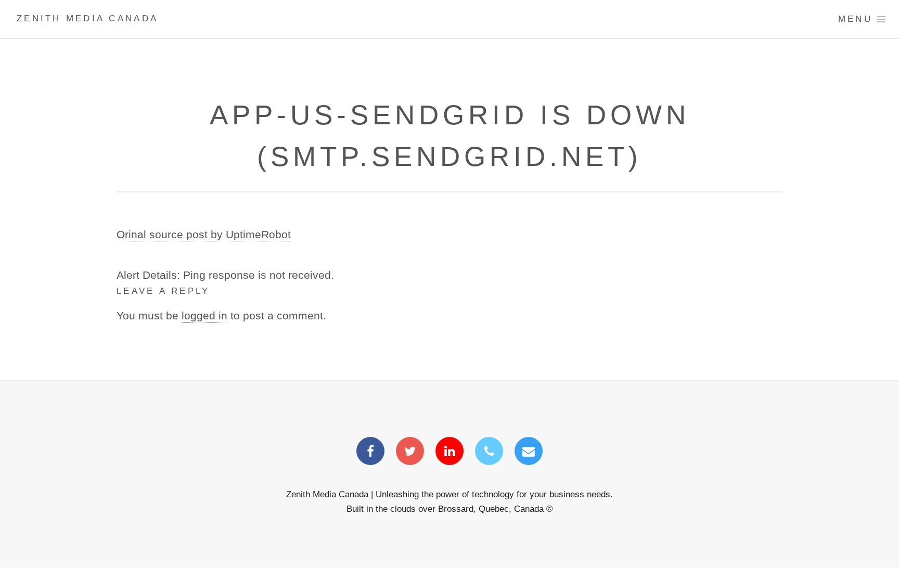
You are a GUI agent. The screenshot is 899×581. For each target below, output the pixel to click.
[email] (529, 452)
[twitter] (410, 452)
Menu (855, 19)
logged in (204, 315)
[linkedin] (449, 452)
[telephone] (489, 452)
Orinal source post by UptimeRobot (204, 234)
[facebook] (370, 452)
